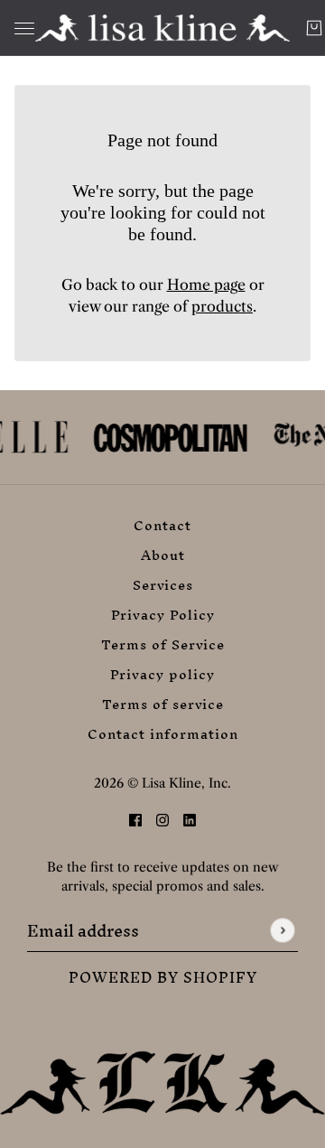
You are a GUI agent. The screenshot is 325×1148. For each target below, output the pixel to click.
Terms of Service (163, 644)
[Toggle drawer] (24, 28)
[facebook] (135, 818)
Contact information (163, 734)
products (222, 306)
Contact (162, 525)
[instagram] (162, 818)
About (163, 555)
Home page (206, 284)
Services (163, 585)
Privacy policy (162, 674)
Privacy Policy (163, 615)
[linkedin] (189, 818)
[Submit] (282, 931)
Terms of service (163, 704)
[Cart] (314, 28)
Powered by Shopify (163, 977)
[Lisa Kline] (162, 28)
